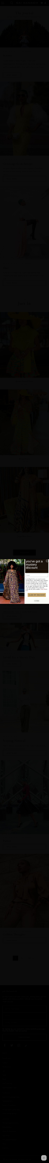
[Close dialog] (47, 561)
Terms (26, 590)
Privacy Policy (43, 589)
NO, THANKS (36, 600)
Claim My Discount (37, 595)
